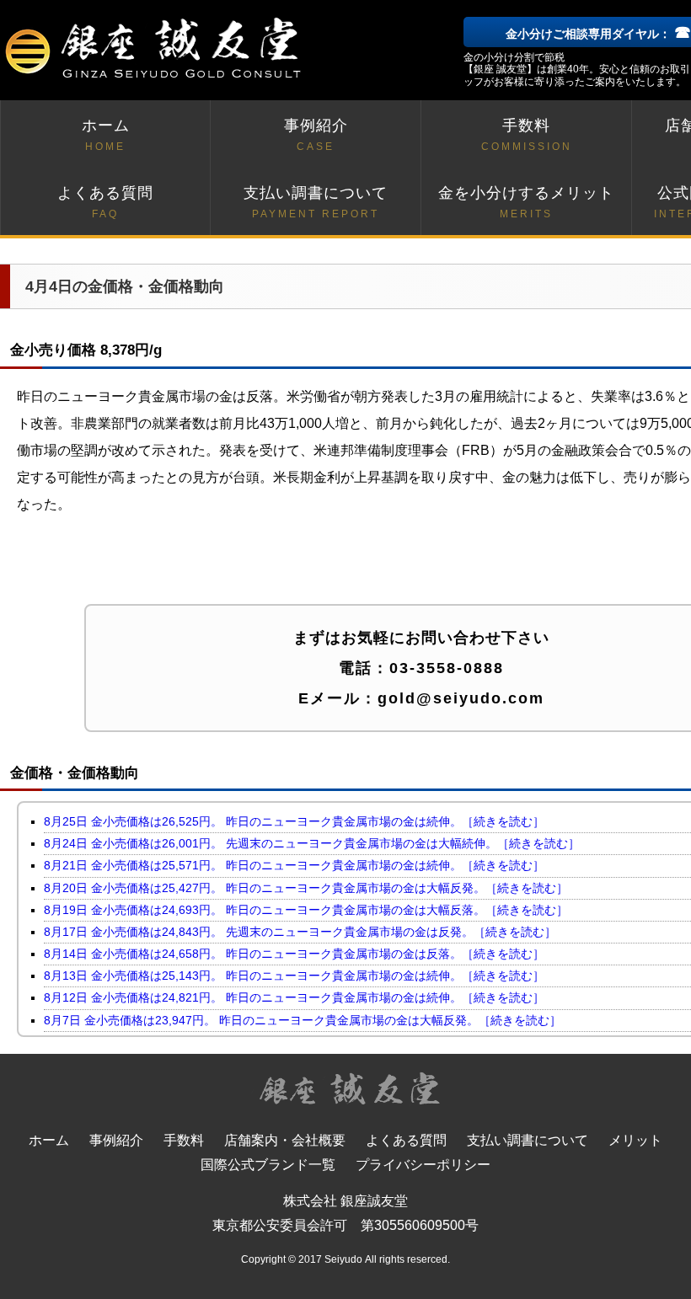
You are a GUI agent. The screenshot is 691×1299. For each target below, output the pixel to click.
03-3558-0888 (446, 668)
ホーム (106, 134)
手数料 (526, 134)
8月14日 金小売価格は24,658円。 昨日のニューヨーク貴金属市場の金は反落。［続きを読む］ (294, 953)
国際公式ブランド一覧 (268, 1164)
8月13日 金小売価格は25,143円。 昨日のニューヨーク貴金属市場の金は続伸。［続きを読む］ (294, 975)
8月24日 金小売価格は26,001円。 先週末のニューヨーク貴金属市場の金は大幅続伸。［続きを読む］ (312, 843)
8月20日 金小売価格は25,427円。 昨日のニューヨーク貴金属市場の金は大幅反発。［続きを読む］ (306, 888)
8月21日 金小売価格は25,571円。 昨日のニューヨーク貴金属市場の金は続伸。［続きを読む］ (294, 865)
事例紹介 (316, 134)
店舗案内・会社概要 (285, 1140)
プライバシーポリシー (423, 1164)
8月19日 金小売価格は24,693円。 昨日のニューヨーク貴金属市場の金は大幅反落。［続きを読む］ (306, 910)
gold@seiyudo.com (461, 698)
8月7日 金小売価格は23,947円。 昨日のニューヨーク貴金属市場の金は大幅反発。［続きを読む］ (302, 1020)
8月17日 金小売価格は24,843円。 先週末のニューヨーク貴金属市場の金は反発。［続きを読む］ (300, 931)
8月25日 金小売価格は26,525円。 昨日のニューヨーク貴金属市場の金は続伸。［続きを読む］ (294, 821)
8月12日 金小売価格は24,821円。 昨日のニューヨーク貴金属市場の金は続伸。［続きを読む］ (294, 997)
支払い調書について (316, 202)
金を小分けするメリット (526, 202)
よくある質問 (105, 202)
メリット (635, 1140)
